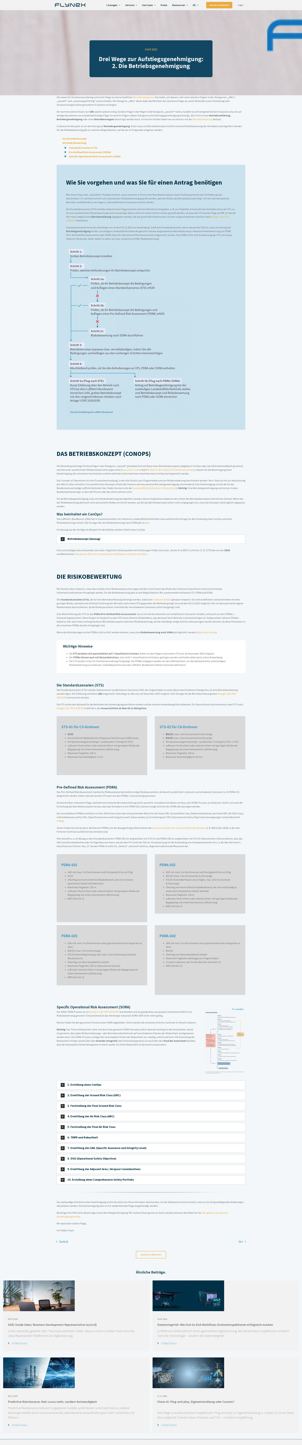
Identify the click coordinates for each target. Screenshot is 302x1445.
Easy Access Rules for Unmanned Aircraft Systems (178, 827)
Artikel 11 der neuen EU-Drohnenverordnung (171, 469)
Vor (240, 1241)
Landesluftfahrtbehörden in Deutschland (154, 488)
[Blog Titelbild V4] (188, 1282)
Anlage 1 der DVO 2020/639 (71, 708)
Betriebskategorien (143, 97)
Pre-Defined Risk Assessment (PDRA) (90, 152)
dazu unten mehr (130, 469)
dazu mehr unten (206, 632)
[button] (151, 539)
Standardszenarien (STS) (83, 147)
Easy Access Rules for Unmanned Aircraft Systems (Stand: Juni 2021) (111, 554)
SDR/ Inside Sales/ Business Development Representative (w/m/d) (52, 1325)
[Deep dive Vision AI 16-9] (188, 1359)
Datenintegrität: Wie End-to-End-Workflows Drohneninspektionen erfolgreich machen (215, 1325)
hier (147, 522)
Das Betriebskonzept (75, 138)
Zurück (63, 1241)
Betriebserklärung (203, 119)
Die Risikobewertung (74, 142)
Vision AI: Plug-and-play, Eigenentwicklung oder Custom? (195, 1402)
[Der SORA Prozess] (224, 1008)
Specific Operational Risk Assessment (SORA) (95, 156)
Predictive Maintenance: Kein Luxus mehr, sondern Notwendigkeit (52, 1402)
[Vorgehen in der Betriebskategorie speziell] (129, 246)
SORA (60, 820)
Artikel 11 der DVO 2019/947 (104, 1011)
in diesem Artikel (162, 599)
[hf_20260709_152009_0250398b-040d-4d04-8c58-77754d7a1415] (39, 1282)
